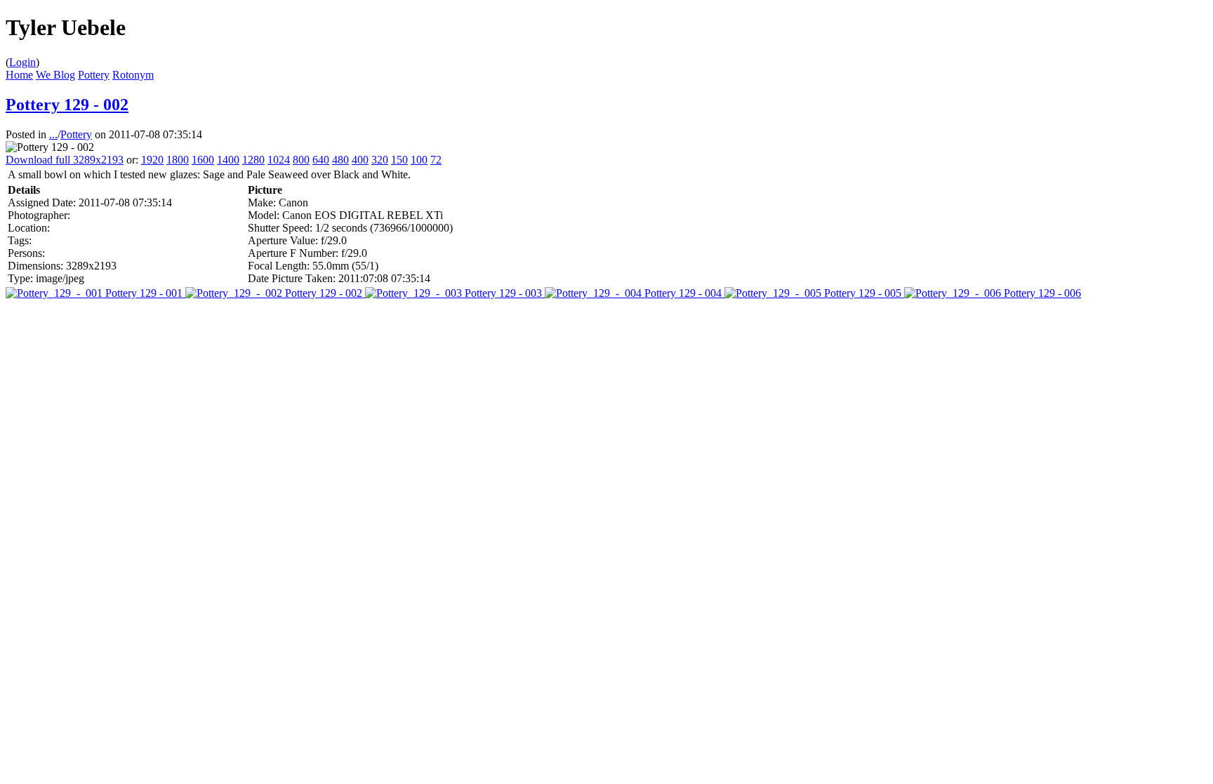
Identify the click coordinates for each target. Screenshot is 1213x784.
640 (320, 160)
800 (301, 160)
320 (379, 160)
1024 (278, 160)
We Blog (55, 75)
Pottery (94, 75)
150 (399, 160)
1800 (177, 160)
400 (360, 160)
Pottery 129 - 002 (67, 104)
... (53, 134)
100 (419, 160)
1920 (152, 160)
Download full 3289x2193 (65, 160)
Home (19, 75)
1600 (203, 160)
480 (340, 160)
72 (436, 160)
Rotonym (133, 75)
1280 (253, 160)
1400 (228, 160)
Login (22, 62)
